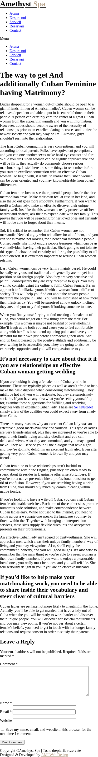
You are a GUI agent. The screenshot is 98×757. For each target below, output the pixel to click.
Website (6, 720)
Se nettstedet (83, 407)
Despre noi (18, 18)
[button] (49, 38)
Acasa (14, 13)
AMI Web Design (54, 755)
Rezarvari (17, 26)
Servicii (15, 22)
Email (6, 712)
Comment (9, 664)
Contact (15, 30)
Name (6, 703)
